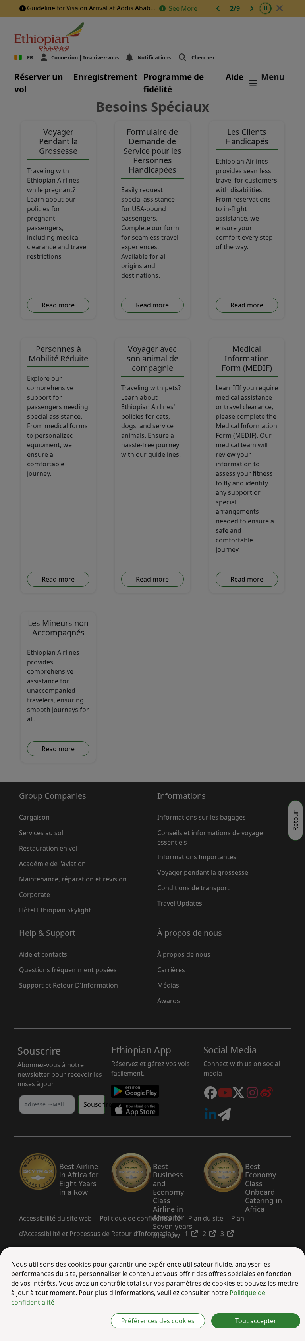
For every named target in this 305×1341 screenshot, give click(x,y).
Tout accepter (255, 1320)
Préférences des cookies (158, 1320)
